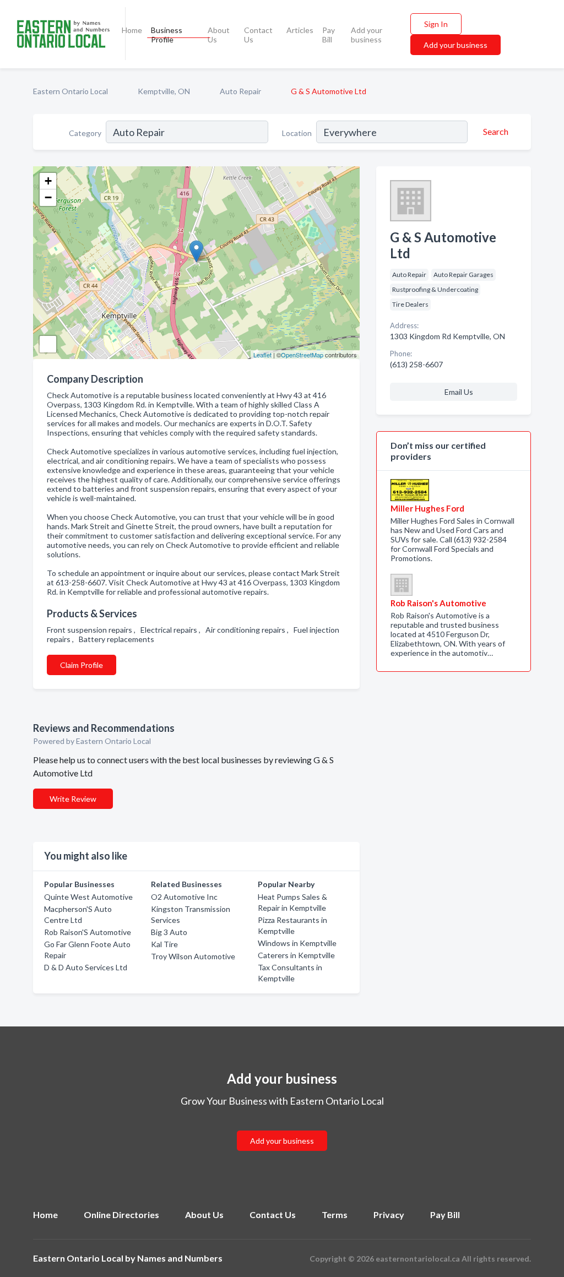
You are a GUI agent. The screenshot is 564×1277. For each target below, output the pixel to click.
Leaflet (262, 354)
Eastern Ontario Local (70, 91)
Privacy (388, 1214)
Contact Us (258, 34)
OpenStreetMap (302, 354)
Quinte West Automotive (88, 896)
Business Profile (166, 34)
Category (85, 133)
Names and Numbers (180, 1258)
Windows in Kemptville (297, 943)
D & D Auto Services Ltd (85, 967)
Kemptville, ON (164, 91)
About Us (219, 34)
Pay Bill (328, 34)
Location (297, 133)
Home (132, 30)
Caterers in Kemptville (296, 955)
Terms (335, 1214)
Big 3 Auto (169, 932)
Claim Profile (81, 665)
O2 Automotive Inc (184, 896)
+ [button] (48, 181)
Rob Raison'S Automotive (87, 932)
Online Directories (121, 1214)
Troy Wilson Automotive (193, 956)
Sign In (436, 24)
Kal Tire (164, 944)
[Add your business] (282, 1127)
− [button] (48, 197)
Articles (299, 30)
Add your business (366, 34)
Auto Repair (240, 91)
